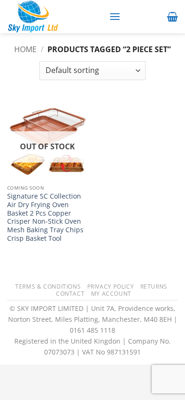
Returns (153, 286)
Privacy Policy (110, 286)
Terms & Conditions (48, 286)
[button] (114, 16)
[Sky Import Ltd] (54, 16)
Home (25, 49)
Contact (70, 294)
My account (111, 294)
